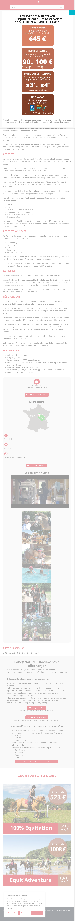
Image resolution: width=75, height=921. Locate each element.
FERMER (72, 12)
